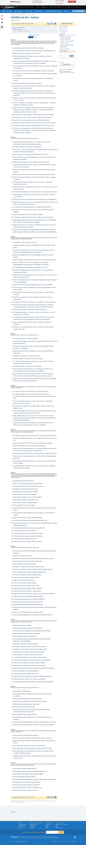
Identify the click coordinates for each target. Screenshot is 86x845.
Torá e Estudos (29, 11)
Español (68, 71)
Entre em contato (72, 841)
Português (31, 37)
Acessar (39, 7)
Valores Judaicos (39, 11)
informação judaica (54, 837)
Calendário (13, 14)
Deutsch (61, 71)
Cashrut (46, 826)
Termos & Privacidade (64, 841)
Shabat (46, 825)
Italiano (68, 72)
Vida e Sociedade (18, 11)
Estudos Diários (21, 14)
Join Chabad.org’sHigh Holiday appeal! (37, 1)
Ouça (15, 31)
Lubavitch (34, 836)
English (65, 71)
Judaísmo (48, 837)
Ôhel (56, 826)
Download (21, 31)
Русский (72, 72)
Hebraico (35, 37)
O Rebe (56, 825)
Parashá (47, 827)
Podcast (27, 31)
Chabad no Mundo (58, 827)
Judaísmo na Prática (7, 11)
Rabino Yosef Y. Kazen (37, 837)
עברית (65, 72)
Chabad (31, 836)
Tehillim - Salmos (31, 14)
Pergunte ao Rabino (53, 7)
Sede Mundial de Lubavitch (52, 836)
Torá (46, 837)
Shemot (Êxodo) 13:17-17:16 (68, 65)
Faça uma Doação (72, 7)
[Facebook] (75, 837)
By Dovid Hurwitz (17, 29)
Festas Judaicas (48, 824)
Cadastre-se (32, 827)
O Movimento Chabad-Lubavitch (53, 11)
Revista (66, 11)
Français (61, 72)
